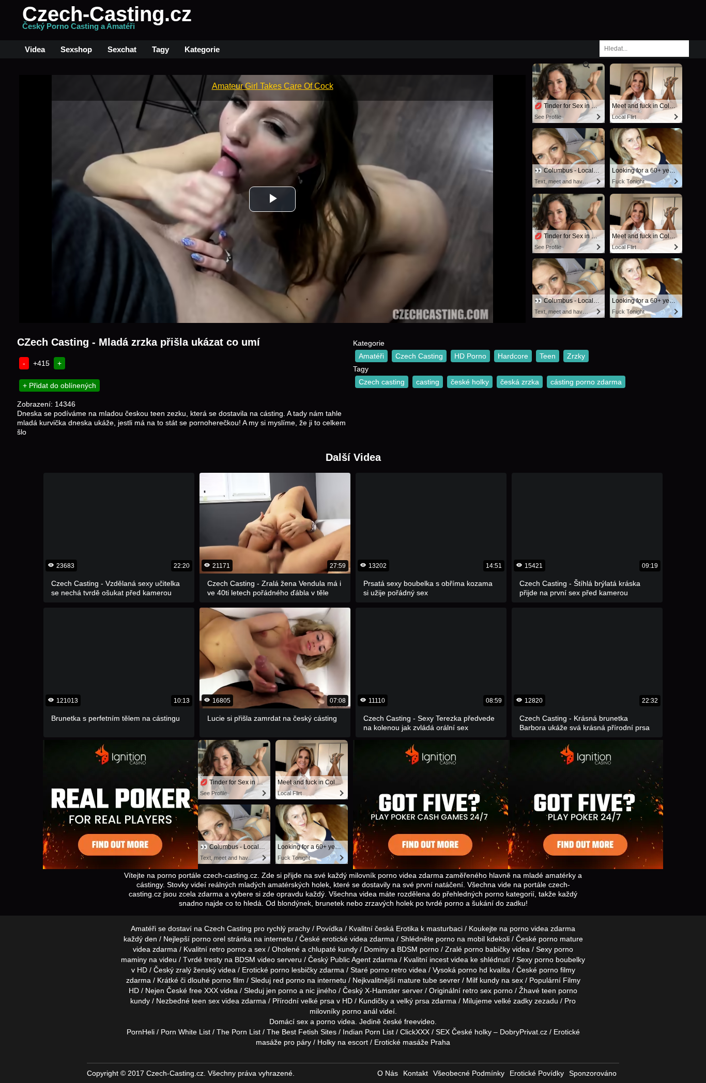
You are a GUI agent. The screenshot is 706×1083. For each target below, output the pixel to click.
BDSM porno (418, 949)
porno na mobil (460, 939)
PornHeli (141, 1032)
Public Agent (350, 959)
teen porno (559, 990)
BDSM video (255, 959)
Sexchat (122, 49)
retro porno (227, 949)
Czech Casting (419, 356)
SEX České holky (464, 1032)
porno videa (335, 1021)
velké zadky (513, 1001)
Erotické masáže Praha (412, 1042)
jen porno (281, 990)
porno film (228, 980)
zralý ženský (196, 970)
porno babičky (487, 949)
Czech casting (382, 382)
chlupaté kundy (333, 949)
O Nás (387, 1073)
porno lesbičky (293, 970)
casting (427, 382)
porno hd (472, 970)
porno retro (388, 970)
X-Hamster (382, 990)
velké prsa (317, 1001)
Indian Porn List (368, 1032)
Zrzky (576, 356)
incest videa (448, 959)
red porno (289, 980)
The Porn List (238, 1032)
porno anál (359, 1011)
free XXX (203, 990)
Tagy (160, 49)
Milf (472, 980)
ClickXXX (414, 1032)
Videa (35, 49)
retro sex (477, 990)
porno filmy (557, 970)
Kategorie (202, 49)
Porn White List (185, 1032)
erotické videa (344, 939)
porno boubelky (559, 959)
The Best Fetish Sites (301, 1032)
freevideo (419, 1021)
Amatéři (371, 356)
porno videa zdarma (542, 928)
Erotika (407, 928)
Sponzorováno (593, 1073)
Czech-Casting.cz (107, 20)
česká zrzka (519, 382)
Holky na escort (342, 1042)
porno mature (561, 939)
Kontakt (415, 1073)
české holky (470, 382)
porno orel (208, 939)
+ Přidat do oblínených (59, 385)
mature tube (417, 980)
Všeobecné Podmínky (468, 1073)
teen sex (206, 1001)
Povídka (329, 928)
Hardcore (513, 356)
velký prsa (412, 1001)
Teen (548, 356)
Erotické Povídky (537, 1073)
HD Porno (470, 356)
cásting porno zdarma (586, 382)
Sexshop (76, 49)
